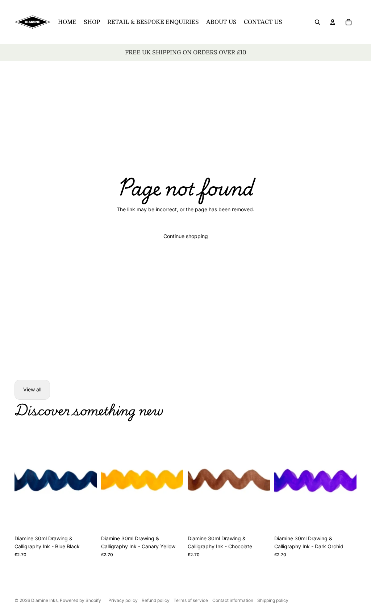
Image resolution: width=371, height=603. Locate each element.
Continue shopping (185, 236)
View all (32, 389)
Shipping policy (272, 600)
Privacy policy (123, 600)
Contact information (232, 600)
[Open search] (317, 22)
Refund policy (156, 600)
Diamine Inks (44, 600)
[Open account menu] (333, 22)
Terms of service (191, 600)
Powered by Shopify (80, 600)
